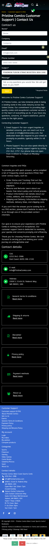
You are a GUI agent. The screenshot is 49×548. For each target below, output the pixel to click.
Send (7, 91)
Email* (4, 48)
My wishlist (6, 440)
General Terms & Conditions (12, 421)
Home (4, 12)
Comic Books (6, 459)
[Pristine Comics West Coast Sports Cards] (8, 5)
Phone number (8, 58)
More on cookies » (32, 543)
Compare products (9, 443)
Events (4, 419)
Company (6, 39)
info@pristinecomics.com (28, 133)
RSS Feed (24, 529)
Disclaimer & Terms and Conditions (35, 527)
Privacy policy (7, 426)
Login (4, 435)
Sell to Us (5, 416)
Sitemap (16, 529)
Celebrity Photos (8, 462)
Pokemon (5, 452)
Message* (6, 78)
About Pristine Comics (10, 414)
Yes (15, 543)
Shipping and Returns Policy (12, 428)
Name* (5, 29)
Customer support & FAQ (17, 12)
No (22, 543)
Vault (4, 464)
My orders (5, 438)
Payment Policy (7, 423)
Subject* (5, 68)
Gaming (4, 455)
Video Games (7, 457)
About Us (5, 467)
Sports (4, 450)
